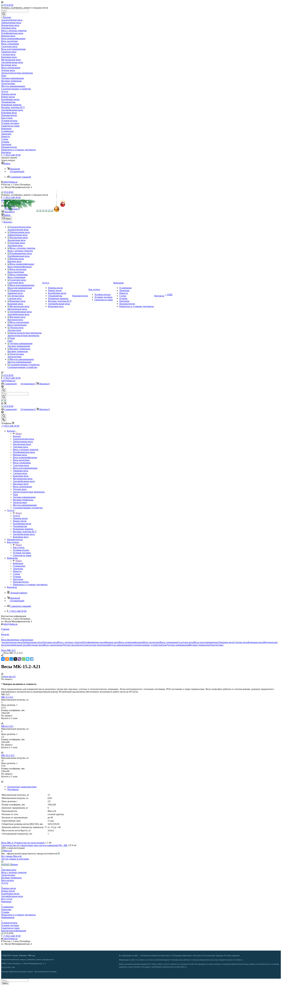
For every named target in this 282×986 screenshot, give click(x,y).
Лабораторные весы (32, 642)
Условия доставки (10, 925)
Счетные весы (241, 642)
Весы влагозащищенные (206, 642)
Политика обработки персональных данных (17, 972)
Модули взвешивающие (120, 645)
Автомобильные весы (17, 645)
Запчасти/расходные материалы (92, 645)
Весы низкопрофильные (131, 642)
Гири (164, 645)
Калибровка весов (10, 893)
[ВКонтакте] (3, 659)
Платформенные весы (94, 642)
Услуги (16, 515)
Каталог (17, 436)
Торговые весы (49, 642)
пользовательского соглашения (267, 964)
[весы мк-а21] (8, 676)
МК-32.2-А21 (8, 755)
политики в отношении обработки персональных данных (234, 964)
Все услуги (6, 899)
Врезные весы (112, 642)
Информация (7, 917)
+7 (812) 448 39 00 (11, 155)
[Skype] (27, 659)
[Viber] (19, 659)
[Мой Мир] (11, 659)
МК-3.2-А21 (7, 697)
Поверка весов (8, 888)
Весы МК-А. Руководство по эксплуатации (23, 842)
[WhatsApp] (23, 659)
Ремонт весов (8, 891)
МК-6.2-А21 (7, 726)
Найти (5, 983)
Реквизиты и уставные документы (18, 914)
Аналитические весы (11, 642)
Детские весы (69, 645)
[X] (15, 659)
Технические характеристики (22, 787)
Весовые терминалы (199, 645)
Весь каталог (7, 880)
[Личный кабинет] (2, 387)
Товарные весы (226, 642)
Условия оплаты (9, 922)
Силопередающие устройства (147, 645)
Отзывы (5, 912)
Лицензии (6, 909)
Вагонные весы (35, 645)
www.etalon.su (140, 960)
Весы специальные (53, 645)
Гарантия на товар (10, 928)
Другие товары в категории (15, 859)
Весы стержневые (169, 642)
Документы (13, 789)
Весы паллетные (151, 642)
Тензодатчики (216, 645)
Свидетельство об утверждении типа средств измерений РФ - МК (34, 845)
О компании (7, 907)
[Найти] (3, 14)
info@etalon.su (10, 182)
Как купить (18, 547)
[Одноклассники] (7, 659)
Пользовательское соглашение (46, 972)
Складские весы (186, 642)
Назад (19, 433)
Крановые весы (255, 642)
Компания (18, 563)
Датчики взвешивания (178, 645)
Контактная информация (13, 930)
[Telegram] (31, 659)
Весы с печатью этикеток (70, 642)
